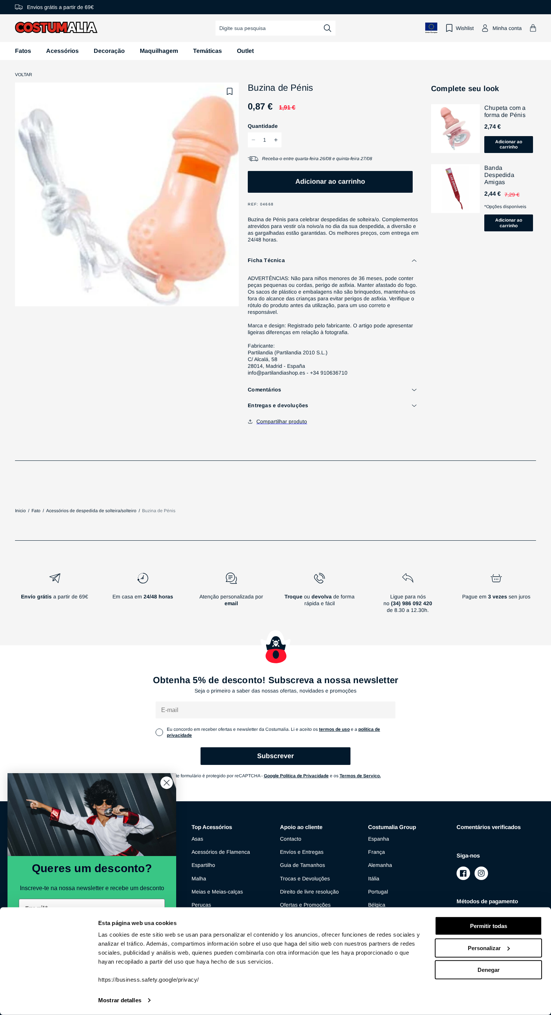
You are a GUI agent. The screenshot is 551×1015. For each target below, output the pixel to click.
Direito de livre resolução (309, 892)
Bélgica (376, 905)
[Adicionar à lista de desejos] (230, 91)
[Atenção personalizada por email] (231, 596)
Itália (373, 879)
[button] (533, 28)
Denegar (489, 970)
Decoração (109, 51)
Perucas (201, 905)
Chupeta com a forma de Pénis (505, 111)
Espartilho (203, 865)
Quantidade (263, 126)
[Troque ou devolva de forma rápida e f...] (319, 596)
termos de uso (334, 729)
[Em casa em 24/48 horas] (143, 596)
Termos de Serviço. (360, 775)
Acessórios (62, 51)
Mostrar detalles (119, 1000)
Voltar (23, 74)
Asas (197, 839)
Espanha (378, 839)
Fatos (23, 51)
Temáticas (207, 51)
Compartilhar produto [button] (281, 421)
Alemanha (380, 865)
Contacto (290, 839)
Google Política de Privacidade (296, 775)
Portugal (378, 892)
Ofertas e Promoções (305, 905)
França (376, 852)
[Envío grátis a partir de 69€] (54, 596)
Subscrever (275, 756)
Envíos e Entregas (301, 852)
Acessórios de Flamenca (221, 852)
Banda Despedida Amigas (499, 175)
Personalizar (484, 948)
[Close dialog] (166, 782)
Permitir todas (488, 926)
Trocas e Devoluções (305, 879)
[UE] (431, 28)
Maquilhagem (159, 51)
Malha (199, 879)
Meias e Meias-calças (217, 892)
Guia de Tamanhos (302, 865)
